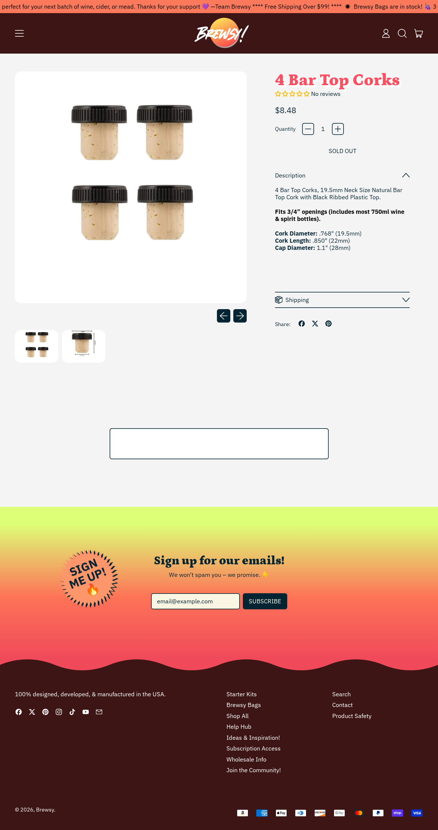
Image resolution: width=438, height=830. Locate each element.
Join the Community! (253, 770)
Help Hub (238, 726)
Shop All (237, 716)
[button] (402, 33)
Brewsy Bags (243, 705)
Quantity (285, 129)
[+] (338, 129)
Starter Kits (241, 694)
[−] (308, 129)
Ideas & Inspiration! (253, 738)
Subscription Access (253, 748)
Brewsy (45, 809)
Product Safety (352, 716)
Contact (342, 705)
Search (341, 694)
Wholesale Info (246, 759)
